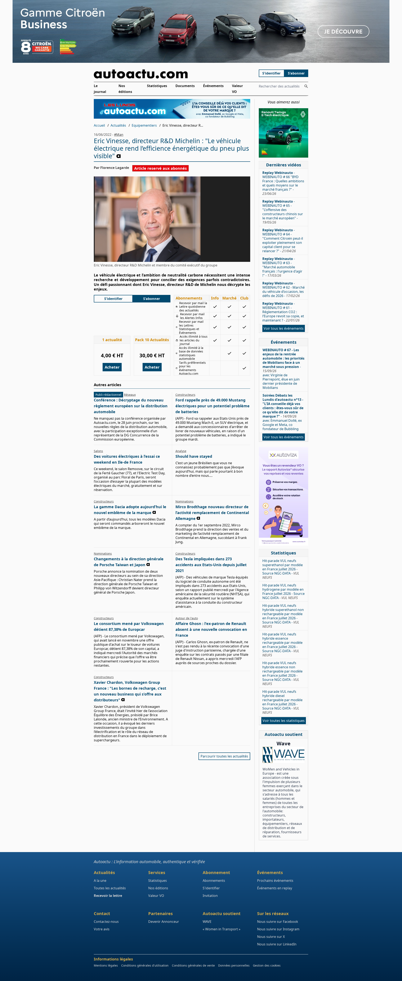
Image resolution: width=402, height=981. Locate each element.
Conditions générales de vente (193, 965)
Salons (98, 451)
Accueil (99, 125)
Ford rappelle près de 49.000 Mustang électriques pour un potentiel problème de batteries (212, 405)
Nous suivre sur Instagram (278, 929)
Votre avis (102, 929)
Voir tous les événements (284, 328)
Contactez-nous (106, 921)
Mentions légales (106, 965)
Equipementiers (144, 125)
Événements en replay (274, 888)
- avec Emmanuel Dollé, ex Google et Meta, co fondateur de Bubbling (283, 412)
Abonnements (214, 880)
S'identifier (271, 73)
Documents (185, 86)
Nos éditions (125, 89)
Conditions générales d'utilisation (145, 965)
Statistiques (157, 86)
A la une (100, 880)
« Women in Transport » (221, 929)
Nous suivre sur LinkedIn (276, 944)
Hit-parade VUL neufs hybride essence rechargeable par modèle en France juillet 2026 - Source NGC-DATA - (282, 644)
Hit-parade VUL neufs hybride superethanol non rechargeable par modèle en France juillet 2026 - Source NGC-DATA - (283, 616)
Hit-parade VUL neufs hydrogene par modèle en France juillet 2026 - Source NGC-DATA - (283, 591)
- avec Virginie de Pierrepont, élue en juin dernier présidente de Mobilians (283, 369)
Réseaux (130, 395)
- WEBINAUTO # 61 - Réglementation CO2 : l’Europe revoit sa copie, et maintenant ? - (283, 312)
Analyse (180, 451)
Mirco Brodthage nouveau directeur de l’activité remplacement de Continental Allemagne (212, 512)
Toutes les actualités (110, 888)
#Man (118, 134)
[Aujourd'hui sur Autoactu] (172, 73)
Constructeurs (185, 395)
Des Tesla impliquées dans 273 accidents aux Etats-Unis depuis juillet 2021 (211, 564)
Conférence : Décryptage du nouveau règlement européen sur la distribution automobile (131, 405)
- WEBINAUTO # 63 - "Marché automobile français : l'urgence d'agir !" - (282, 267)
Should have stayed (193, 456)
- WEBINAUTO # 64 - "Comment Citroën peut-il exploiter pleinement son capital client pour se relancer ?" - (282, 240)
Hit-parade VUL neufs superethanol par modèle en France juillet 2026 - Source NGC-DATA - (282, 569)
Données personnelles (234, 965)
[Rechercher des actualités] (306, 86)
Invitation (210, 895)
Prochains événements (275, 880)
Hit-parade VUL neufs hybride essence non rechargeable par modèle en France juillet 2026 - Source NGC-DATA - (282, 673)
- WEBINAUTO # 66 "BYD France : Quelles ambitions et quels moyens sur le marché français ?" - (283, 183)
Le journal (100, 89)
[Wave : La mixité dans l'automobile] (283, 755)
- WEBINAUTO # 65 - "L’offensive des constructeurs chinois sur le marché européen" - (282, 212)
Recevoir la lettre (108, 895)
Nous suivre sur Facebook (277, 921)
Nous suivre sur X (271, 936)
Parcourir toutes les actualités (224, 756)
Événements (213, 86)
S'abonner (296, 73)
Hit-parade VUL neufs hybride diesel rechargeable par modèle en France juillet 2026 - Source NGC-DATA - (282, 702)
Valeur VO (237, 89)
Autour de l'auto (186, 618)
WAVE (207, 921)
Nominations (184, 501)
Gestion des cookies (267, 965)
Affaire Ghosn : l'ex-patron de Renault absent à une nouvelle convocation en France (211, 629)
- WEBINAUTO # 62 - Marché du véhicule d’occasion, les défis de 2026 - (283, 289)
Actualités (118, 125)
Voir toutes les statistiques (284, 720)
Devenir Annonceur (163, 921)
